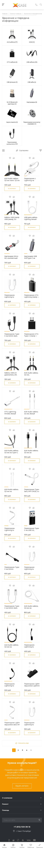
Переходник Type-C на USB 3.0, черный (31, 530)
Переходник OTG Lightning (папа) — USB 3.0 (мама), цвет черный (31, 298)
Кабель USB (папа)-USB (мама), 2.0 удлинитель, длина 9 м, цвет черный (12, 220)
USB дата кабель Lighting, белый (30, 218)
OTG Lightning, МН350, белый (10, 413)
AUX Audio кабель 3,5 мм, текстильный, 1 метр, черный (31, 376)
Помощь (5, 810)
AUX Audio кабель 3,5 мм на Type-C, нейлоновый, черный (11, 453)
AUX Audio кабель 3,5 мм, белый (31, 413)
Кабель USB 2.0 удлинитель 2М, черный (10, 375)
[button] (7, 292)
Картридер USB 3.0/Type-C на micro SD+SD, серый (30, 259)
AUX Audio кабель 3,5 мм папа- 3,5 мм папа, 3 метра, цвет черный (12, 181)
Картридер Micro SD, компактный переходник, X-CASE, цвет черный (12, 259)
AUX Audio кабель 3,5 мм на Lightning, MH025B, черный (11, 648)
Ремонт (5, 804)
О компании (7, 798)
